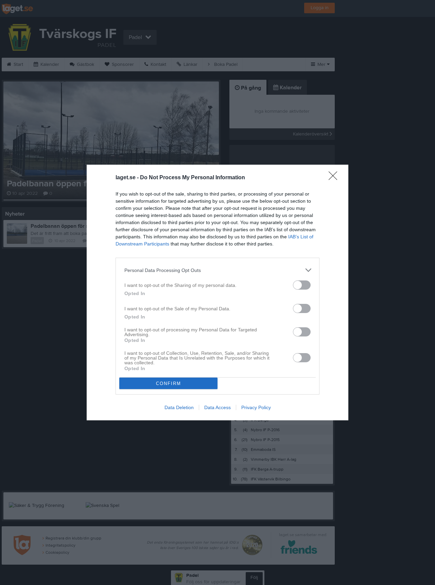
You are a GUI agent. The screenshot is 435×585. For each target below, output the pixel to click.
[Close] (335, 177)
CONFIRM (168, 383)
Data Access (217, 407)
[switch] (302, 285)
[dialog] (217, 292)
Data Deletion (179, 407)
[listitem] (217, 270)
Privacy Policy (256, 407)
